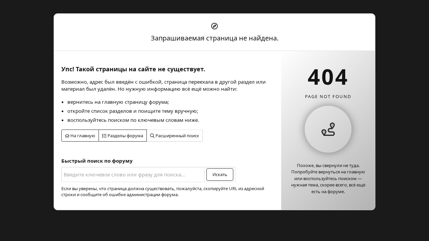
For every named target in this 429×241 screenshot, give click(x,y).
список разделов (111, 110)
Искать (219, 174)
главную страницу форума (135, 101)
